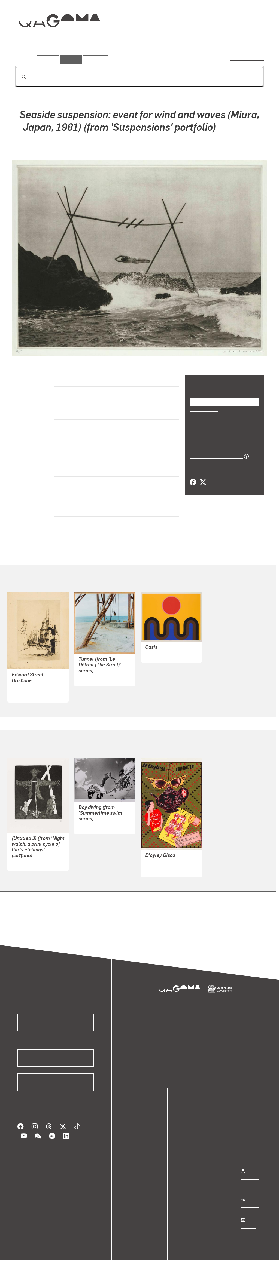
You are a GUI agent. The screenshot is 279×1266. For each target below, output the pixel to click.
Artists (223, 40)
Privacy (60, 1256)
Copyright (85, 1256)
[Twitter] (202, 482)
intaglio (64, 478)
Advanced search (247, 58)
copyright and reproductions (190, 917)
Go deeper (251, 40)
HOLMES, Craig (93, 821)
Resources (94, 59)
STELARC (128, 146)
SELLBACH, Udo (27, 858)
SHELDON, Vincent (30, 683)
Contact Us (251, 1221)
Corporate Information (124, 1256)
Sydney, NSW (70, 518)
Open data (138, 1124)
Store (134, 1144)
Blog (133, 1150)
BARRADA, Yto (92, 673)
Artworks (197, 40)
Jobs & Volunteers (26, 1256)
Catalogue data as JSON (214, 455)
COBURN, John (159, 649)
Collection (55, 38)
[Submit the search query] (19, 76)
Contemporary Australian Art (86, 421)
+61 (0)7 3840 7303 (250, 1200)
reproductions (98, 917)
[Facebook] (193, 482)
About (135, 1157)
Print (62, 464)
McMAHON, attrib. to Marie (170, 858)
